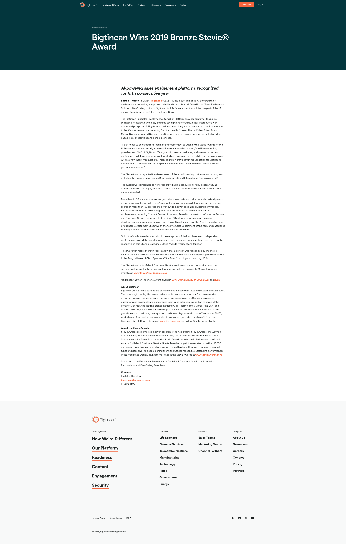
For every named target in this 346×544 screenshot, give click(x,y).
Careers (238, 451)
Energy (164, 484)
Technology (167, 464)
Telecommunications (173, 451)
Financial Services (171, 444)
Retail (163, 470)
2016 (174, 279)
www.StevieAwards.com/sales (150, 272)
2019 (193, 279)
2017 (180, 279)
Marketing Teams (210, 444)
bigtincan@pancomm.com (136, 379)
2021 (199, 279)
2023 (217, 279)
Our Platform (128, 5)
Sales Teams (206, 437)
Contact (238, 457)
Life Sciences (168, 437)
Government (168, 477)
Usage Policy (115, 517)
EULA (128, 517)
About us (239, 437)
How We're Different (110, 5)
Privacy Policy (98, 517)
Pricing (183, 5)
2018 (186, 279)
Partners (238, 470)
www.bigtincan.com (171, 320)
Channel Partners (210, 451)
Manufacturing (169, 457)
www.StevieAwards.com (208, 354)
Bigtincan (156, 100)
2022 (206, 279)
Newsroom (240, 444)
